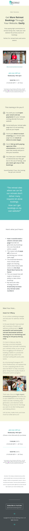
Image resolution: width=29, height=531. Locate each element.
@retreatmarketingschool (14, 67)
